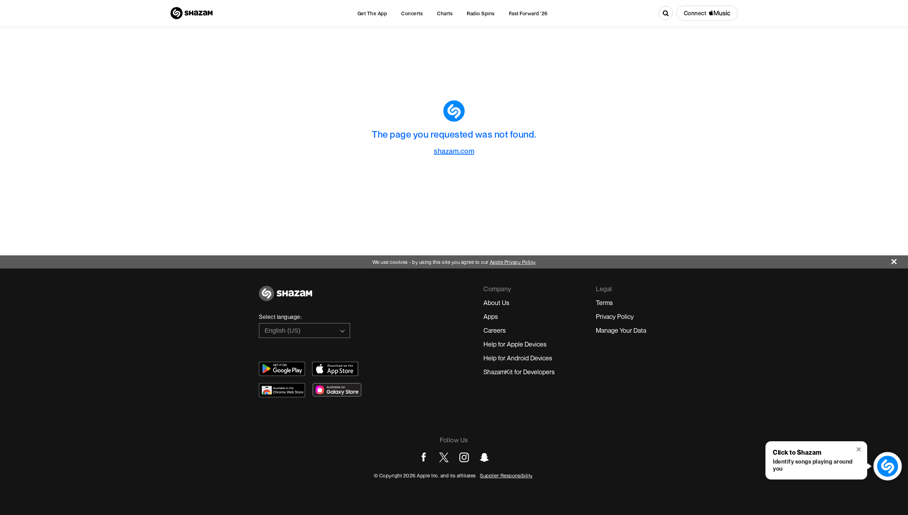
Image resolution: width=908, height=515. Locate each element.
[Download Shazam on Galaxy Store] (337, 390)
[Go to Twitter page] (444, 457)
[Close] (899, 259)
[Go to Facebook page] (423, 457)
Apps (490, 316)
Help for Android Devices (517, 358)
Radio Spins (481, 13)
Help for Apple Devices (515, 344)
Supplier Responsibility (506, 475)
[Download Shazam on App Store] (335, 369)
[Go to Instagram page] (464, 457)
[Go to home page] (285, 297)
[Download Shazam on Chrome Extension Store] (282, 390)
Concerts (412, 13)
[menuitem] (372, 13)
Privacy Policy (615, 316)
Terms (604, 302)
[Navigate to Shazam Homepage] (191, 13)
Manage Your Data (621, 330)
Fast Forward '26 (528, 13)
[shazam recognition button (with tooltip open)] (887, 466)
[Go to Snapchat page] (484, 457)
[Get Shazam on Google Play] (282, 369)
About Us (496, 302)
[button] (859, 450)
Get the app (372, 13)
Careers (494, 330)
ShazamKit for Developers (519, 372)
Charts (445, 13)
